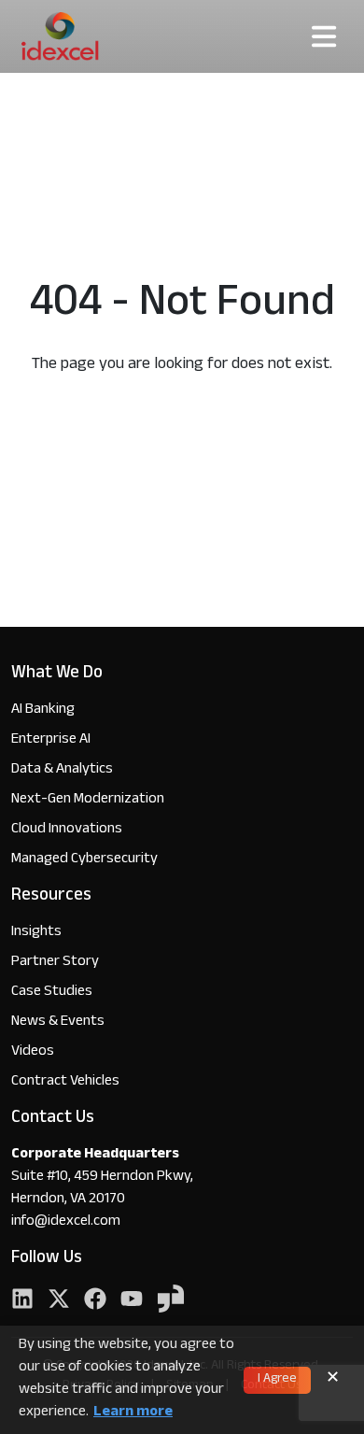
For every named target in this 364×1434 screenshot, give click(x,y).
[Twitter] (59, 1301)
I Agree (277, 1380)
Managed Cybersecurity (84, 860)
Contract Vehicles (65, 1082)
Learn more (133, 1413)
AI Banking (43, 710)
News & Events (58, 1022)
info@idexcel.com (65, 1223)
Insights (36, 932)
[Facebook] (95, 1301)
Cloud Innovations (66, 830)
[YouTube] (131, 1301)
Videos (32, 1052)
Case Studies (51, 992)
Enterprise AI (51, 740)
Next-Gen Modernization (87, 800)
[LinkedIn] (22, 1301)
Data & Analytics (62, 770)
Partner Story (55, 962)
